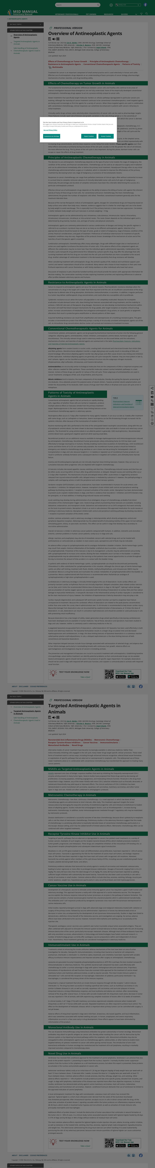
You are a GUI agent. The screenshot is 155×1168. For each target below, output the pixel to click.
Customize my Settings (51, 136)
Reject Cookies (89, 136)
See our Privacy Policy (50, 130)
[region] (78, 130)
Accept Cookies (106, 136)
